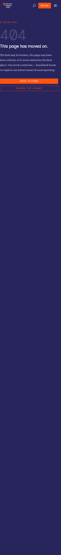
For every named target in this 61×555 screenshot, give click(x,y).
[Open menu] (55, 5)
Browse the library (29, 88)
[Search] (34, 5)
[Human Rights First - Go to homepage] (7, 5)
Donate (44, 5)
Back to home (29, 81)
